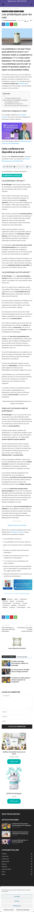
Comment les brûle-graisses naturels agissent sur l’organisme (20, 680)
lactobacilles (13, 605)
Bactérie (16, 599)
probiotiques (22, 83)
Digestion (17, 8)
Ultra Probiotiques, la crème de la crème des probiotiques (8, 629)
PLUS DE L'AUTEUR (22, 657)
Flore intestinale (16, 603)
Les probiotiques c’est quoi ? (12, 102)
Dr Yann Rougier (20, 601)
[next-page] (6, 686)
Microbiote (5, 607)
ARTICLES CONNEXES (9, 657)
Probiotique (12, 607)
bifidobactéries (23, 599)
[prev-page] (3, 686)
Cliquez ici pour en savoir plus (17, 525)
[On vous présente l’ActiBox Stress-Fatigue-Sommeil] (6, 672)
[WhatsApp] (15, 24)
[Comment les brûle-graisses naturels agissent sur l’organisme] (6, 680)
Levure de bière (21, 605)
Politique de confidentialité (22, 909)
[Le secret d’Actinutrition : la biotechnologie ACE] (6, 841)
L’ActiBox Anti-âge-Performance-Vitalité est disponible (19, 663)
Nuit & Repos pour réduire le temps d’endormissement (24, 629)
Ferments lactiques (7, 603)
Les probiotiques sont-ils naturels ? (14, 103)
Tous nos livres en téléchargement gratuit (17, 593)
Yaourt (28, 607)
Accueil (3, 8)
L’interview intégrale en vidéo (12, 98)
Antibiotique (9, 599)
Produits (21, 11)
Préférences (17, 906)
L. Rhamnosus (6, 605)
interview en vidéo (17, 532)
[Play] (17, 131)
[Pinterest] (11, 24)
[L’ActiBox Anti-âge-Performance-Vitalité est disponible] (6, 663)
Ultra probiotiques (21, 607)
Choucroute (5, 601)
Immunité (16, 11)
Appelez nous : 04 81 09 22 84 (17, 1)
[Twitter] (7, 24)
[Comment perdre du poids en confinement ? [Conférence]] (6, 834)
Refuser (17, 901)
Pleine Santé (10, 8)
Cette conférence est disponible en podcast (15, 100)
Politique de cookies (9, 909)
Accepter (17, 896)
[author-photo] (17, 646)
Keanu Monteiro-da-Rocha (10, 20)
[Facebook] (3, 24)
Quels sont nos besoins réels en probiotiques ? (16, 105)
